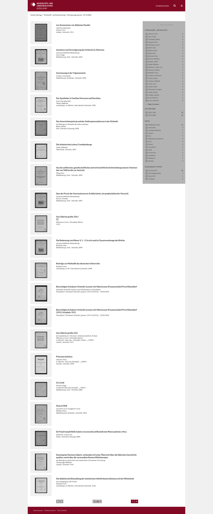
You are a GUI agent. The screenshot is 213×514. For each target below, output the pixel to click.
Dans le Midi (61, 406)
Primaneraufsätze (64, 356)
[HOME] (43, 6)
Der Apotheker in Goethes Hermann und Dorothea (78, 98)
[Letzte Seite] (136, 501)
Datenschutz (50, 510)
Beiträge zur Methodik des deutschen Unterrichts (78, 263)
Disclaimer (62, 510)
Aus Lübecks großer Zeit (67, 333)
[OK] (174, 5)
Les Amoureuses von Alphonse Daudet (73, 25)
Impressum (38, 510)
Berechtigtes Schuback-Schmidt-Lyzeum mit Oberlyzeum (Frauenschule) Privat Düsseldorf (96, 286)
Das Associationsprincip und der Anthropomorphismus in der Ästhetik (87, 121)
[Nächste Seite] (132, 501)
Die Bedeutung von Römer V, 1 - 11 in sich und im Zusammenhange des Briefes (90, 240)
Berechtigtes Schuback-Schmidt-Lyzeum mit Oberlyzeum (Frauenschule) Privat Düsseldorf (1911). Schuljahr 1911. (96, 311)
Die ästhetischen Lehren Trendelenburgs (74, 144)
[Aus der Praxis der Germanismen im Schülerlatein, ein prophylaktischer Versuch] (92, 193)
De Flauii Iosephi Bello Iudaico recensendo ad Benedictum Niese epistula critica (91, 431)
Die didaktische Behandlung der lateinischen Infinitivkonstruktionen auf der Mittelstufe (95, 478)
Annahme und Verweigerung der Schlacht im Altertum (80, 50)
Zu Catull (60, 382)
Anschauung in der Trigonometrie (71, 73)
